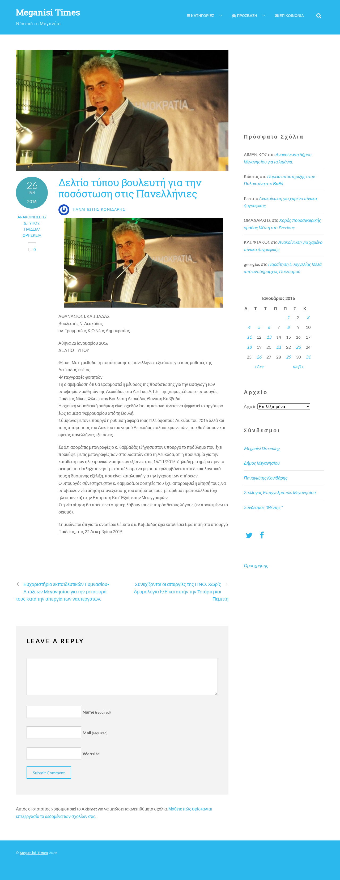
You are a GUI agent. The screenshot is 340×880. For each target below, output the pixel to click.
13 (268, 336)
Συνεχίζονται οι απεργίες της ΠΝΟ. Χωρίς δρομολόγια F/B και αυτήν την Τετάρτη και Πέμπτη (181, 591)
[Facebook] (262, 534)
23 (298, 347)
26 (259, 356)
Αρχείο (250, 406)
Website (91, 753)
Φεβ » (298, 366)
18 (249, 347)
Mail (95, 732)
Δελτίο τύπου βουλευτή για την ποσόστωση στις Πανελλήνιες (129, 188)
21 (278, 347)
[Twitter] (249, 534)
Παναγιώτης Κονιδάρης (265, 477)
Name (97, 711)
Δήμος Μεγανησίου (262, 462)
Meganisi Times (34, 852)
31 (308, 356)
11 (249, 336)
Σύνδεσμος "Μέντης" (263, 507)
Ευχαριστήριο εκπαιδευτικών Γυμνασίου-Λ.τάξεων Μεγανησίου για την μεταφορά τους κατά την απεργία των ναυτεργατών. (62, 591)
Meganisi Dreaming (261, 448)
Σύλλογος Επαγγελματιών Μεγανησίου (280, 492)
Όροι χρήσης (256, 565)
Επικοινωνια (291, 16)
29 (288, 356)
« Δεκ (259, 366)
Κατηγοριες (202, 16)
